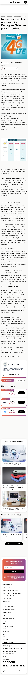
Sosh (3, 637)
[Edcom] (14, 2)
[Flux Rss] (24, 665)
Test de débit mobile (8, 606)
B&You (4, 634)
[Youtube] (14, 665)
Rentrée (20, 380)
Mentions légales (7, 646)
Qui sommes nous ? (8, 654)
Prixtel (4, 629)
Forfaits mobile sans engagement (12, 593)
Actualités (9, 16)
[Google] (3, 665)
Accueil (3, 16)
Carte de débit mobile (8, 609)
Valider (14, 571)
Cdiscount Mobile (7, 626)
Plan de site (5, 659)
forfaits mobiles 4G (17, 78)
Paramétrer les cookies (9, 651)
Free (3, 615)
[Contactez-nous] (25, 2)
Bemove (4, 671)
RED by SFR (5, 631)
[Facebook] (10, 665)
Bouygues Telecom (14, 74)
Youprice (5, 639)
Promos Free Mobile (8, 596)
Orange (4, 621)
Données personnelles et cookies (12, 648)
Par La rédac (5, 63)
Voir (21, 393)
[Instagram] (17, 665)
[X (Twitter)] (21, 665)
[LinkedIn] (7, 665)
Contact (4, 656)
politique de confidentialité (12, 577)
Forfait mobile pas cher (9, 588)
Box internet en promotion (10, 590)
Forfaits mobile (8, 380)
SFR (3, 623)
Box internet (5, 601)
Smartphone (6, 604)
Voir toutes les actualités (14, 544)
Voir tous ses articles (11, 374)
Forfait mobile (17, 16)
